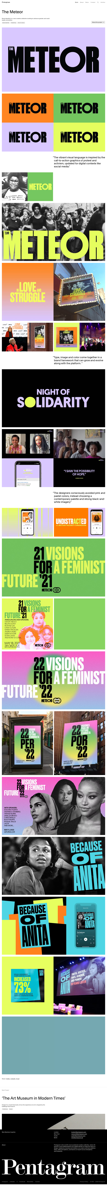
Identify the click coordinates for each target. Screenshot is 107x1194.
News (87, 2)
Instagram (5, 1181)
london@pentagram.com (78, 1132)
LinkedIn (12, 1181)
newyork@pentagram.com (79, 1134)
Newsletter (30, 1181)
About (82, 2)
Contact (93, 2)
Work (76, 2)
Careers (37, 1181)
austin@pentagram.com (78, 1136)
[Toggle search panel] (98, 2)
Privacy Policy (84, 1181)
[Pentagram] (6, 2)
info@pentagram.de (77, 1137)
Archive (103, 2)
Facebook (22, 1181)
